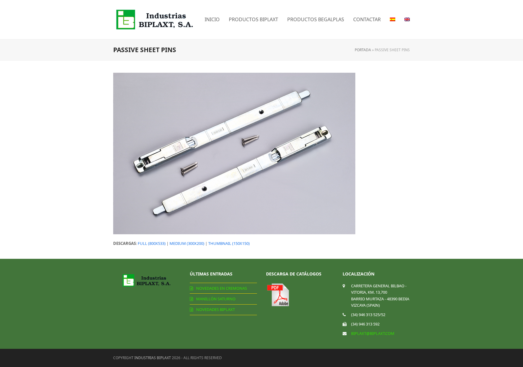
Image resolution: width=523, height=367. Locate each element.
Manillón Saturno (215, 299)
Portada (363, 49)
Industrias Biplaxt (152, 357)
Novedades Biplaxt (215, 309)
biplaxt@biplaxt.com (372, 333)
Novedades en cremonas (221, 288)
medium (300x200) (186, 243)
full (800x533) (152, 243)
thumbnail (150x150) (229, 243)
